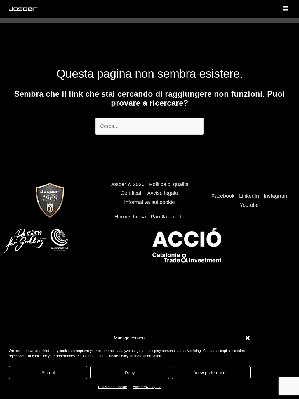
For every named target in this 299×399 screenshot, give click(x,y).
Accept (48, 372)
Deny (130, 372)
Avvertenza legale (147, 387)
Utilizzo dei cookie (112, 387)
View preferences (211, 372)
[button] (248, 338)
